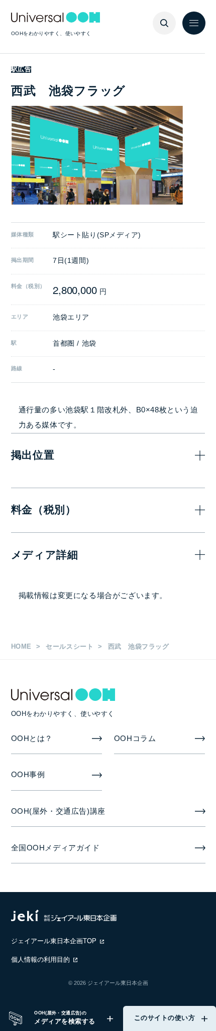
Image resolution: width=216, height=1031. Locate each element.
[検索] (164, 23)
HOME (21, 646)
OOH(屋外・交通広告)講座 (58, 811)
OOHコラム (135, 738)
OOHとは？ (32, 738)
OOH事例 (28, 775)
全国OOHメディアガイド (55, 848)
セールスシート (69, 646)
